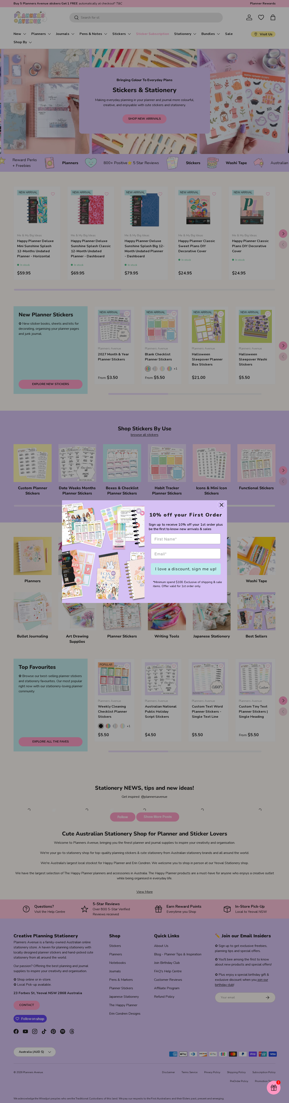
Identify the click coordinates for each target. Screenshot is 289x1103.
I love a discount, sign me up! (185, 569)
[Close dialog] (221, 505)
